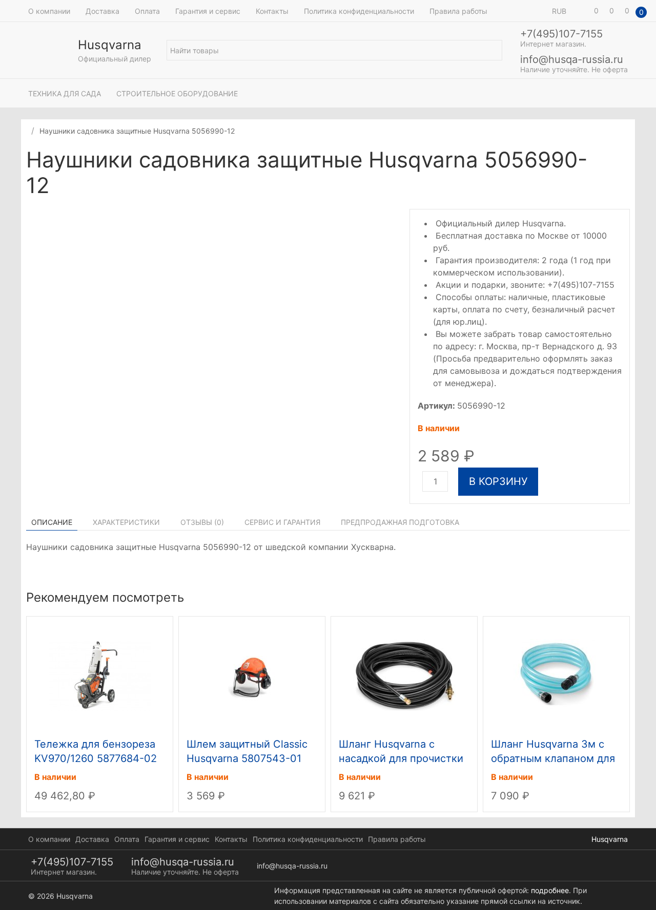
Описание (51, 522)
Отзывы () (202, 522)
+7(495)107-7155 (561, 34)
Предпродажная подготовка (400, 522)
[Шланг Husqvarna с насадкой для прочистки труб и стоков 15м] (404, 675)
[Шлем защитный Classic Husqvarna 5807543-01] (252, 675)
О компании (49, 11)
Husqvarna (609, 839)
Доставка (102, 11)
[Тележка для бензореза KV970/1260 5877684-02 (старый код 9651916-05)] (100, 675)
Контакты (272, 11)
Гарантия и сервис (207, 11)
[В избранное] (625, 161)
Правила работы (458, 11)
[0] (581, 11)
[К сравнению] (614, 161)
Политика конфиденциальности (359, 11)
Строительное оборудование (177, 93)
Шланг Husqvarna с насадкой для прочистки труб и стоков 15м (401, 758)
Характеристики (126, 522)
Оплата (147, 11)
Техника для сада (64, 93)
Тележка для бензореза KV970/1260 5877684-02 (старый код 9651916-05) (96, 758)
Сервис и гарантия (282, 522)
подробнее (550, 890)
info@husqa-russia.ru (571, 59)
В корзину (498, 481)
